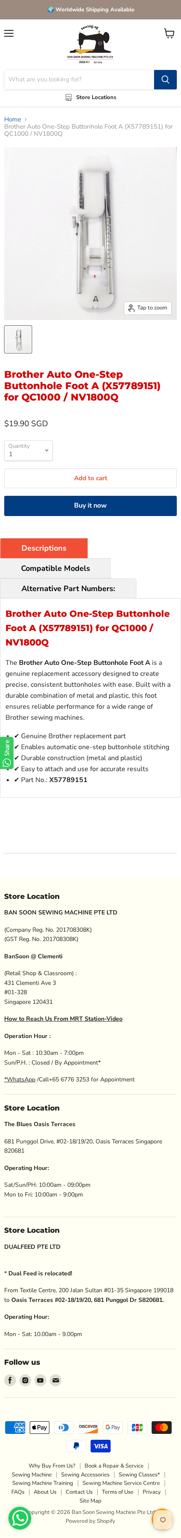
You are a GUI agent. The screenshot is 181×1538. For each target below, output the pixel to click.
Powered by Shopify (90, 1521)
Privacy (152, 1492)
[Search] (165, 79)
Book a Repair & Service (114, 1466)
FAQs (17, 1492)
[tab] (44, 548)
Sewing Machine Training (42, 1483)
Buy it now (90, 505)
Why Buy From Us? (52, 1466)
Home (12, 119)
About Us (45, 1492)
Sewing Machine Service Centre (121, 1483)
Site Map (90, 1501)
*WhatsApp (19, 1080)
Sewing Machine (32, 1475)
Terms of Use (117, 1492)
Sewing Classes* (139, 1475)
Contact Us (79, 1492)
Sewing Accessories (85, 1475)
